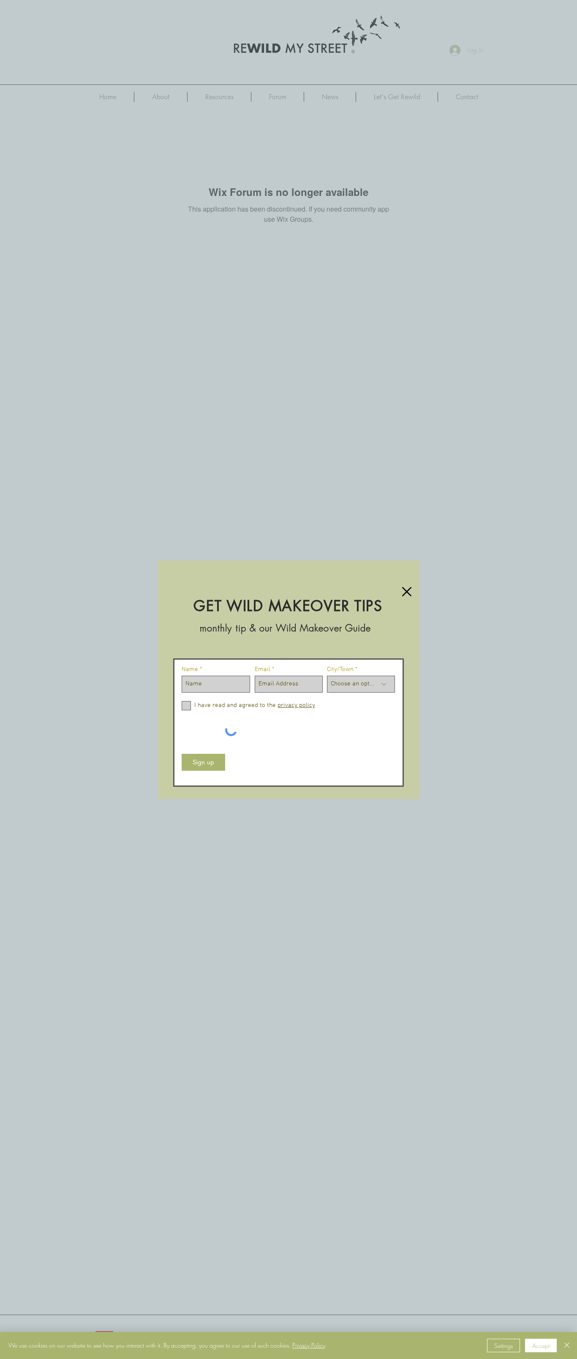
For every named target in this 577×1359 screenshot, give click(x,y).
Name (190, 669)
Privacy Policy (308, 1345)
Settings (503, 1346)
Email (262, 669)
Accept (541, 1346)
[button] (406, 591)
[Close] (567, 1345)
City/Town (340, 669)
